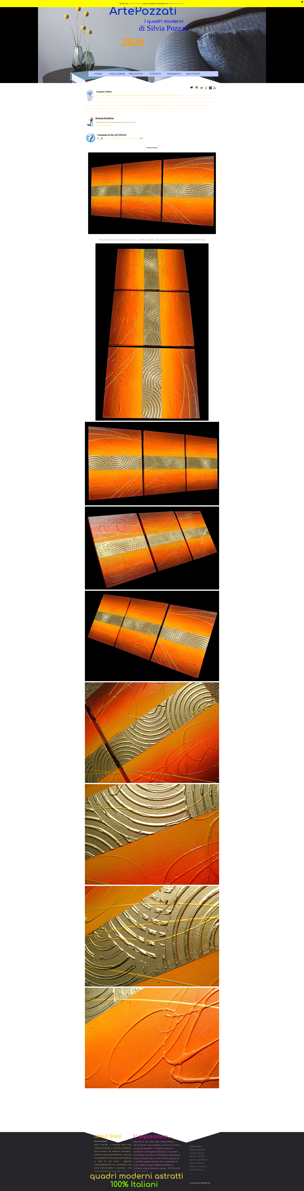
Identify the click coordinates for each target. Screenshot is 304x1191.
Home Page (195, 1146)
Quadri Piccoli (196, 1170)
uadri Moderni (198, 1150)
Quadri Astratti (196, 1153)
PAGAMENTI (174, 74)
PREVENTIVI (136, 74)
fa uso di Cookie (135, 3)
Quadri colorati (196, 1163)
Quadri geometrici (198, 1160)
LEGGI (124, 1171)
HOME (98, 74)
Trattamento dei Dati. (176, 3)
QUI (141, 138)
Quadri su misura (197, 1166)
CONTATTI (155, 74)
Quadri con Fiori (197, 1156)
